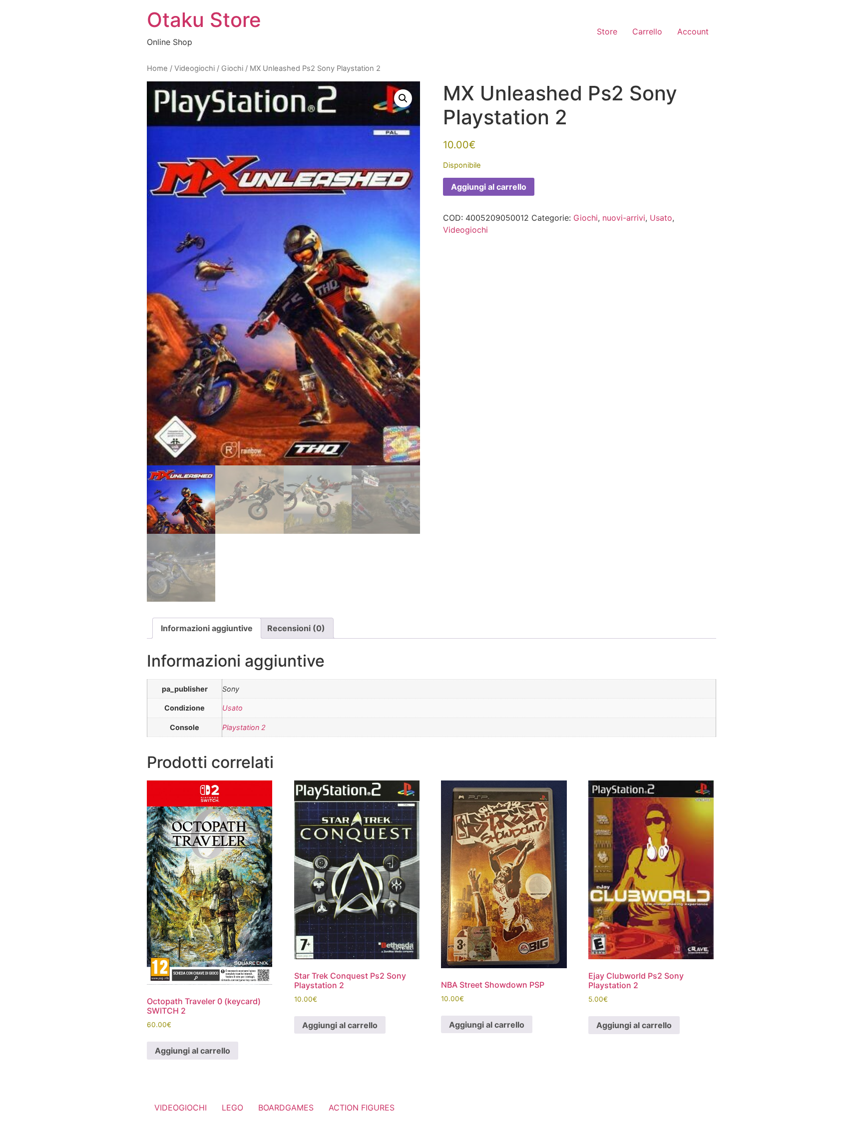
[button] (403, 98)
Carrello (647, 31)
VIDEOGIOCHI (180, 1108)
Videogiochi (194, 68)
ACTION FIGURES (362, 1108)
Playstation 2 (244, 727)
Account (693, 31)
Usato (661, 218)
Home (157, 68)
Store (607, 31)
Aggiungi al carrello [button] (192, 1051)
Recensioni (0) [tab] (296, 628)
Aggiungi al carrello (488, 187)
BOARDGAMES (286, 1108)
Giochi (232, 68)
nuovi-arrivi (623, 218)
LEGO (232, 1108)
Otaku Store (204, 19)
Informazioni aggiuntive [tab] (207, 628)
